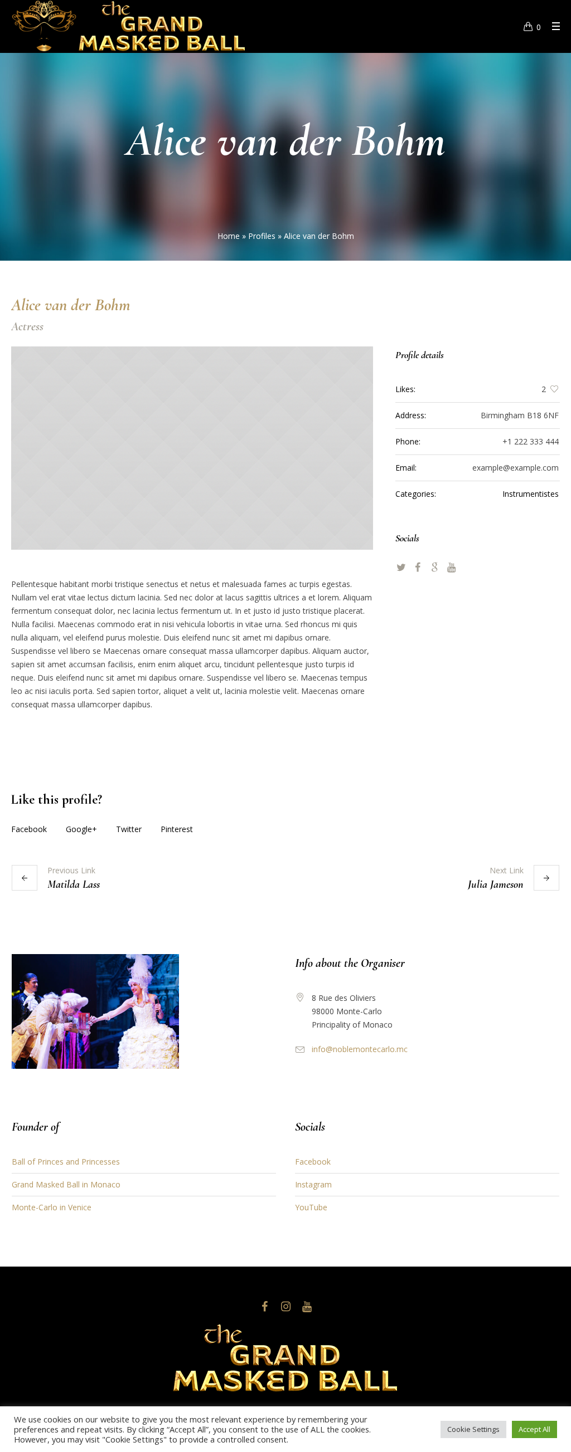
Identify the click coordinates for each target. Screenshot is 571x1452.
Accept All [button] (534, 1429)
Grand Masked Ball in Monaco (66, 1184)
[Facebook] (264, 1306)
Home (228, 236)
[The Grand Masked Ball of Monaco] (285, 1358)
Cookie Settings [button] (473, 1429)
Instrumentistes (530, 493)
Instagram (313, 1184)
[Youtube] (306, 1306)
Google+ (81, 829)
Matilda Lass (73, 884)
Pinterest (177, 829)
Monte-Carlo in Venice (51, 1207)
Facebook (29, 829)
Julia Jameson (496, 884)
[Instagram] (285, 1306)
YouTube (311, 1207)
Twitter (129, 829)
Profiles (261, 236)
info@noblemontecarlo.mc (360, 1049)
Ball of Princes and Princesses (66, 1161)
